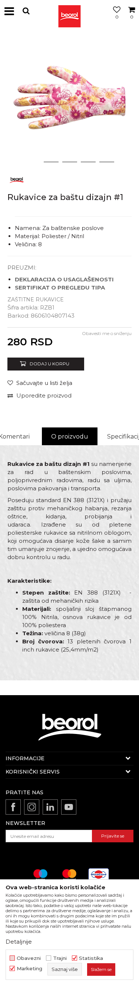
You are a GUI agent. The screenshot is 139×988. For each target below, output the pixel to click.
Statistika (91, 958)
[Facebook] (13, 807)
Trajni (60, 958)
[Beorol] (70, 11)
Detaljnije (19, 941)
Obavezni (29, 958)
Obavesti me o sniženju (107, 333)
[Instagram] (31, 807)
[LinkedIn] (50, 807)
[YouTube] (69, 807)
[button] (26, 11)
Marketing (29, 968)
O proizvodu (69, 436)
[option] (69, 100)
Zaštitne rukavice (35, 299)
